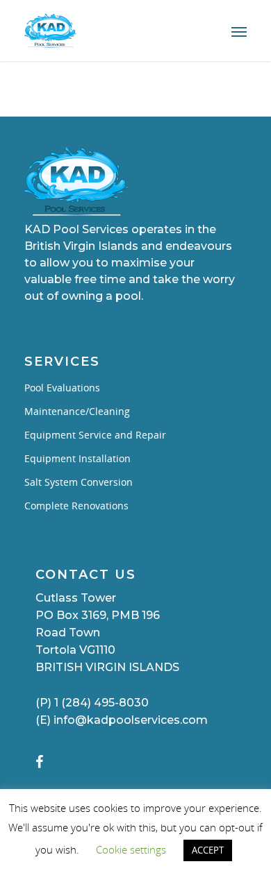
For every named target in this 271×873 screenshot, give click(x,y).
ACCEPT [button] (208, 850)
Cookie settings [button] (131, 849)
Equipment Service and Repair (95, 434)
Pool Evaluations (62, 387)
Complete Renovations (76, 505)
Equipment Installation (77, 458)
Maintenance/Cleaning (77, 411)
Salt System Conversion (78, 482)
